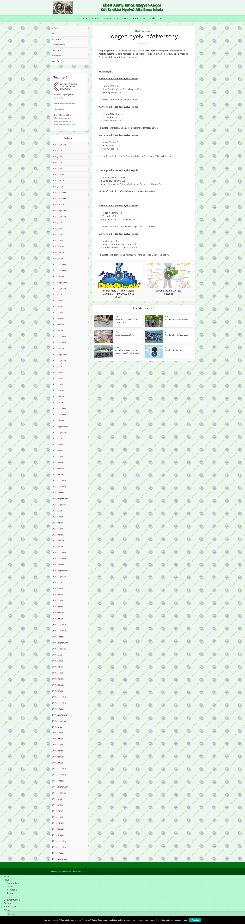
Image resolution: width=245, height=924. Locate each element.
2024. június (57, 300)
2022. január (57, 475)
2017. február (58, 829)
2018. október (58, 709)
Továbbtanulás (58, 44)
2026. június (57, 156)
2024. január (57, 330)
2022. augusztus (59, 432)
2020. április (57, 601)
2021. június (57, 517)
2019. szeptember (60, 643)
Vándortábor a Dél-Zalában (177, 319)
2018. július (57, 727)
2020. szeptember (60, 570)
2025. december (59, 192)
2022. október (58, 420)
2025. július (57, 222)
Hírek (85, 18)
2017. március (58, 823)
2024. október (58, 276)
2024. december (59, 264)
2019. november (59, 631)
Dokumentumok (110, 18)
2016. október (58, 853)
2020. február (58, 613)
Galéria (125, 18)
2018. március (58, 751)
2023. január (57, 402)
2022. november (59, 414)
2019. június (57, 661)
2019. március (58, 679)
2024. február (58, 324)
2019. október (58, 637)
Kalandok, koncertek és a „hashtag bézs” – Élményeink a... (127, 353)
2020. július (57, 582)
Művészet (56, 28)
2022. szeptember (60, 426)
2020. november (59, 558)
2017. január (57, 835)
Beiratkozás (57, 39)
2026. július (57, 150)
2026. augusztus (59, 144)
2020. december (59, 552)
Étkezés (55, 61)
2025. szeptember (60, 210)
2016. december (59, 841)
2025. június (57, 228)
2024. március (58, 318)
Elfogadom (195, 920)
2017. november (59, 775)
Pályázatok (56, 55)
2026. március (58, 174)
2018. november (59, 703)
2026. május (57, 162)
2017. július (57, 799)
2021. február (58, 540)
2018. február (58, 757)
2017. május (57, 811)
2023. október (58, 348)
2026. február (58, 180)
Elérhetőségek (139, 18)
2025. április (57, 240)
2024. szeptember (60, 282)
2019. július (57, 655)
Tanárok (11, 893)
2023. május (57, 378)
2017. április (57, 817)
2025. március (58, 246)
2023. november (59, 342)
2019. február (58, 685)
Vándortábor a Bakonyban (176, 335)
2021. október (58, 493)
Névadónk (12, 889)
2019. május (57, 667)
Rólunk (94, 18)
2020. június (57, 589)
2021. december (59, 481)
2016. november (59, 847)
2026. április (57, 168)
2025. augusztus (59, 216)
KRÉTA (153, 18)
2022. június (57, 444)
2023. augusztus (59, 360)
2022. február (58, 468)
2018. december (59, 697)
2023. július (57, 366)
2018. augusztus (59, 721)
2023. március (58, 390)
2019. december (59, 625)
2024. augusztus (59, 288)
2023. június (57, 372)
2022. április (57, 456)
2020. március (58, 607)
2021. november (59, 487)
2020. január (57, 619)
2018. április (57, 745)
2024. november (59, 270)
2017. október (58, 781)
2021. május (57, 523)
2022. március (58, 462)
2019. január (57, 691)
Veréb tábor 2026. (173, 350)
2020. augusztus (59, 576)
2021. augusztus (59, 505)
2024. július (57, 294)
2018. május (57, 739)
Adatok (10, 886)
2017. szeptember (60, 787)
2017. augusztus (59, 793)
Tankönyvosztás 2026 (124, 335)
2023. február (58, 396)
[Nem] (237, 920)
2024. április (57, 312)
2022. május (57, 450)
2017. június (57, 805)
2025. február (58, 252)
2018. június (57, 733)
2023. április (57, 384)
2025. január (57, 258)
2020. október (58, 564)
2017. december (59, 769)
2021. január (57, 546)
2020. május (57, 595)
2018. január (57, 763)
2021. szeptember (60, 499)
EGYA (54, 33)
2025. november (59, 198)
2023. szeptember (60, 354)
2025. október (58, 204)
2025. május (57, 234)
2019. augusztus (59, 649)
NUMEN (85, 871)
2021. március (58, 535)
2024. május (57, 306)
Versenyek (56, 50)
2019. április (57, 673)
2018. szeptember (60, 715)
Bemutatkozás (14, 883)
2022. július (57, 438)
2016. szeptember (60, 859)
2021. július (57, 511)
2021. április (57, 529)
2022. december (59, 408)
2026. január (57, 186)
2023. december (59, 336)
